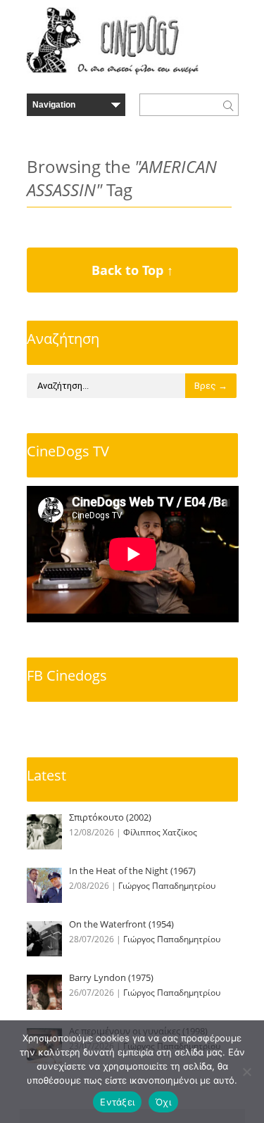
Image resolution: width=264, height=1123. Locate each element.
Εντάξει (117, 1102)
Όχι (163, 1102)
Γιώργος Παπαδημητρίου (166, 886)
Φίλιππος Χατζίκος (160, 832)
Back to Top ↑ (132, 270)
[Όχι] (246, 1072)
